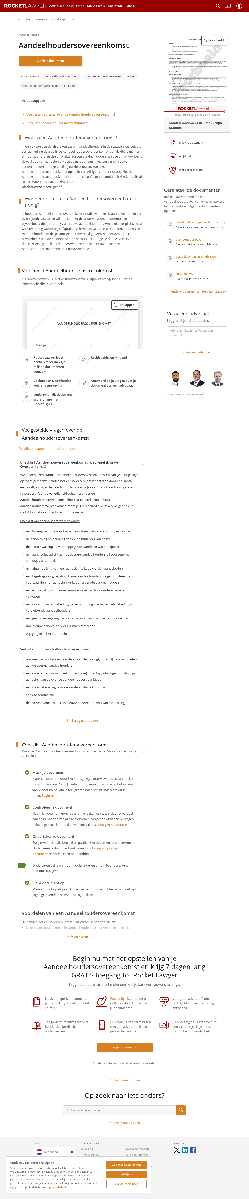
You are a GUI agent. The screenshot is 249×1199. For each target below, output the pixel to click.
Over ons (87, 1149)
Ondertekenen (75, 5)
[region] (78, 1175)
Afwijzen (126, 1174)
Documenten (56, 5)
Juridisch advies (96, 5)
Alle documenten (137, 1154)
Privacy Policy (90, 1154)
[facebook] (193, 1150)
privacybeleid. (58, 1187)
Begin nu (48, 795)
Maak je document (50, 61)
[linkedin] (185, 1150)
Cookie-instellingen (126, 1184)
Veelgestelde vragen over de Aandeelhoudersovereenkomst (70, 114)
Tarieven (130, 5)
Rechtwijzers (115, 5)
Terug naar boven (85, 721)
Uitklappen (126, 305)
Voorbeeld (216, 40)
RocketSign (118, 999)
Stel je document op (124, 1047)
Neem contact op (137, 1149)
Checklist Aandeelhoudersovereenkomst (56, 123)
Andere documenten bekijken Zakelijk (198, 291)
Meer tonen (79, 936)
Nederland (51, 1152)
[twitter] (177, 1150)
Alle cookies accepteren (126, 1165)
